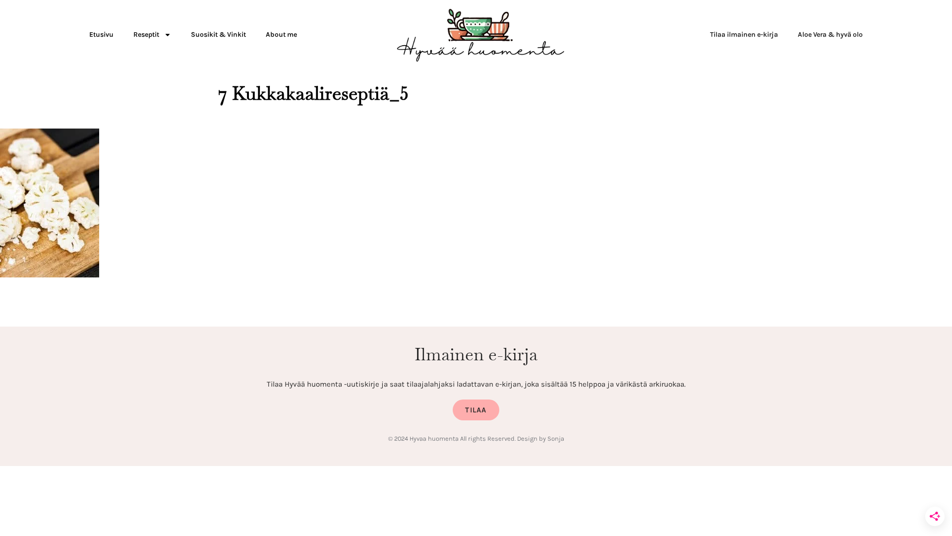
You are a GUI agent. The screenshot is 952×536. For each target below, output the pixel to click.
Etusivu (101, 34)
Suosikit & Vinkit (218, 34)
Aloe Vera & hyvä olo (830, 34)
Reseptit (146, 34)
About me (281, 34)
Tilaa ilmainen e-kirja (744, 34)
